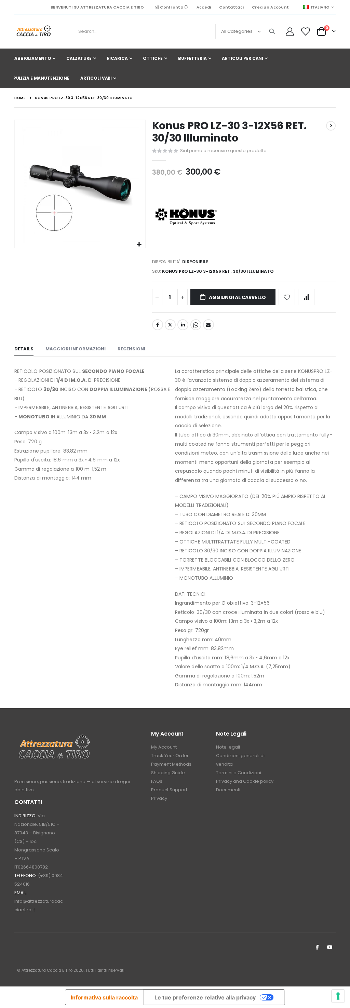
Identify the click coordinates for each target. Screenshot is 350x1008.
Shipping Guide (168, 772)
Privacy (159, 798)
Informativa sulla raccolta (104, 997)
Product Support (169, 790)
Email (208, 324)
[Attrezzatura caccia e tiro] (33, 31)
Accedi (204, 7)
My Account (164, 747)
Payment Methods (171, 764)
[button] (139, 245)
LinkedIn (182, 324)
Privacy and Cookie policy (244, 781)
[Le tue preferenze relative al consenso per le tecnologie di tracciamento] (338, 996)
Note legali (228, 747)
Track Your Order (170, 755)
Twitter (170, 324)
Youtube (330, 947)
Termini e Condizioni (238, 772)
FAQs (156, 781)
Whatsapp (195, 324)
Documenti (228, 790)
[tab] (23, 349)
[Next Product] (331, 126)
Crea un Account (270, 7)
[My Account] (289, 31)
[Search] (272, 31)
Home (19, 97)
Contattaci (231, 7)
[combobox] (175, 31)
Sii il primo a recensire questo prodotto (223, 150)
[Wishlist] (305, 31)
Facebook (157, 324)
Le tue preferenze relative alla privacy (205, 997)
